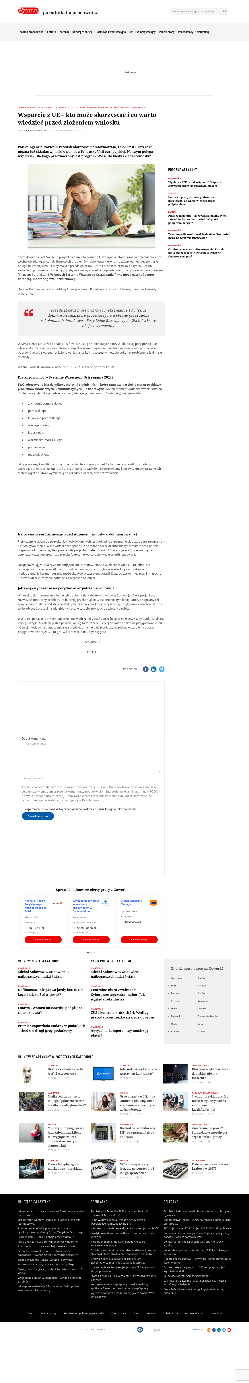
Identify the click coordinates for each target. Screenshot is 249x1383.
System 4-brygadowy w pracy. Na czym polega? (47, 1264)
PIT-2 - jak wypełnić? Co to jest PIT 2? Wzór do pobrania (197, 1228)
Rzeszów (175, 1031)
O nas (30, 1313)
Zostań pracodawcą (31, 32)
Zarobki (64, 32)
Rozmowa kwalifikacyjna (111, 32)
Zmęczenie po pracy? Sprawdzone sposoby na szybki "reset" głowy (209, 1132)
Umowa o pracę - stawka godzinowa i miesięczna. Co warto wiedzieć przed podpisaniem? (192, 200)
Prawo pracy (167, 32)
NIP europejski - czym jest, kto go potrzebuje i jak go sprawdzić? (137, 1168)
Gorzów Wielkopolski (207, 1016)
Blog (136, 1313)
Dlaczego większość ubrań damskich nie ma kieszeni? (211, 1073)
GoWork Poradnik (27, 107)
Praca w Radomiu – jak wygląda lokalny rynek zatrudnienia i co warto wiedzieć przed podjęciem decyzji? (197, 219)
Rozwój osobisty (82, 32)
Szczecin (175, 1000)
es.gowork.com (194, 1313)
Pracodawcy (185, 32)
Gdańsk (201, 993)
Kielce (200, 1023)
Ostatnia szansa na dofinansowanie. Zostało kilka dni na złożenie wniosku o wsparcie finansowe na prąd (196, 252)
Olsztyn (201, 1031)
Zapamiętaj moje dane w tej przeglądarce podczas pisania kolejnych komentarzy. (80, 809)
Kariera (51, 32)
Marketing (203, 32)
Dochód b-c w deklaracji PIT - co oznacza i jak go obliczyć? (137, 1132)
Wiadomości (48, 107)
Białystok (175, 1016)
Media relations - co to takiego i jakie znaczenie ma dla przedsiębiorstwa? (67, 1100)
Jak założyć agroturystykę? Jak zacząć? (187, 1276)
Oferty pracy (119, 1313)
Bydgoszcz (202, 1000)
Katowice (202, 1008)
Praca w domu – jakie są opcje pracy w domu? (46, 1237)
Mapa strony (48, 1313)
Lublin (174, 1008)
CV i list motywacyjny (142, 32)
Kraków (201, 978)
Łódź (173, 985)
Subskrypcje (170, 1313)
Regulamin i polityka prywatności (84, 1313)
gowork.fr (216, 1313)
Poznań (175, 993)
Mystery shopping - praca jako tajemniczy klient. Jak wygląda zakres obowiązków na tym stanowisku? (66, 1137)
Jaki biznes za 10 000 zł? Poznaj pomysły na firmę (48, 1241)
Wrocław (201, 985)
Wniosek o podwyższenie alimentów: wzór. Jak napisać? (124, 1228)
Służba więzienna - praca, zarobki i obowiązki (45, 1259)
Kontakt (151, 1313)
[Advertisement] (124, 70)
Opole (174, 1023)
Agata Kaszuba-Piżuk (35, 130)
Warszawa (176, 978)
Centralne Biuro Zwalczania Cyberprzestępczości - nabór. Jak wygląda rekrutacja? (118, 994)
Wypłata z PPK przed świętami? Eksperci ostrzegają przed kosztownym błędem (194, 184)
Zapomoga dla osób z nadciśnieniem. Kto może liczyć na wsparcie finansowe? (198, 236)
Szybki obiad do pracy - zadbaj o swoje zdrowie (46, 1246)
